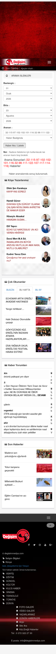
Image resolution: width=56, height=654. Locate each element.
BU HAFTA (24, 289)
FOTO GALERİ (26, 607)
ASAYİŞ (10, 573)
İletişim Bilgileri (13, 558)
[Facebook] (29, 545)
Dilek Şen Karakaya (17, 188)
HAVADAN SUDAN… (16, 219)
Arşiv (21, 621)
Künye (9, 562)
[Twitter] (34, 545)
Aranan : (7, 127)
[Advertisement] (28, 29)
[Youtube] (45, 545)
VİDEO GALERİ (27, 610)
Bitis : (6, 105)
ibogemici (11, 410)
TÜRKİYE (11, 599)
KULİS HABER (13, 588)
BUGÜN (10, 289)
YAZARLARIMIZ (27, 614)
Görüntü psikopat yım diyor (19, 376)
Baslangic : (9, 83)
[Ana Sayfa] (16, 536)
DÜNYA (10, 603)
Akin (8, 373)
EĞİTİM (10, 577)
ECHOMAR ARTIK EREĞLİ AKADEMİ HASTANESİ (19, 300)
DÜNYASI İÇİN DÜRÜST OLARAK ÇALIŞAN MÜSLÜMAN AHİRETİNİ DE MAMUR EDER (23, 207)
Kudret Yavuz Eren (16, 254)
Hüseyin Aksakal (15, 216)
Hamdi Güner (13, 200)
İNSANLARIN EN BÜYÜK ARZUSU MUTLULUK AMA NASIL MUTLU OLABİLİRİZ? (23, 245)
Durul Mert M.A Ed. (16, 238)
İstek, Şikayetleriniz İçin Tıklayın (15, 565)
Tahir (8, 422)
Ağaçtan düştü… (27, 68)
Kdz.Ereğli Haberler (28, 629)
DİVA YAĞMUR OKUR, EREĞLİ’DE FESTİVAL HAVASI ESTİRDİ (17, 348)
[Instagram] (40, 545)
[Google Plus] (51, 545)
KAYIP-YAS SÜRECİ (16, 191)
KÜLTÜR (10, 584)
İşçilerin (9, 404)
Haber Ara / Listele (14, 145)
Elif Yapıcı (12, 226)
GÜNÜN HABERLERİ (29, 618)
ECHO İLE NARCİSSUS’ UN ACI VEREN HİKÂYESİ (22, 231)
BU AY (38, 289)
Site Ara (23, 625)
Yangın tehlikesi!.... (15, 308)
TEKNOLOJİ (12, 595)
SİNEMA (10, 592)
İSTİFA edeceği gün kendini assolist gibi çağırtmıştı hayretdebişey (25, 415)
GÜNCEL (10, 580)
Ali (7, 382)
